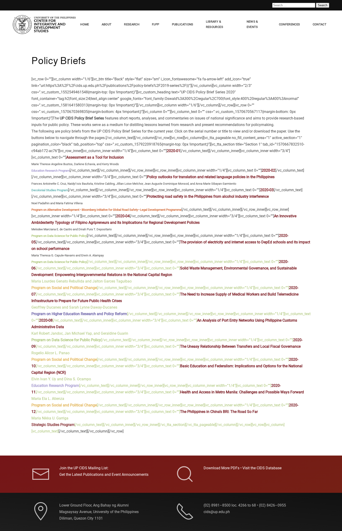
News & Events (252, 24)
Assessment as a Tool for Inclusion (95, 157)
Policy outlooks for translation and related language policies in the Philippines (211, 177)
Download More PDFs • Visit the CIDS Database (243, 468)
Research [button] (131, 24)
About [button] (107, 24)
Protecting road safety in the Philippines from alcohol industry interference (208, 196)
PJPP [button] (155, 24)
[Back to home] (45, 24)
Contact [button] (319, 24)
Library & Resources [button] (214, 24)
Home (84, 24)
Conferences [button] (289, 24)
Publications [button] (182, 24)
